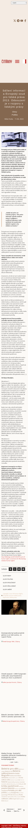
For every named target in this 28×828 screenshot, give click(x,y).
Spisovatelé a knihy (12, 796)
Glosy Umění (7, 589)
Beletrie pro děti (9, 768)
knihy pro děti (22, 784)
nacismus (21, 786)
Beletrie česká (14, 773)
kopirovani (6, 597)
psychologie (4, 795)
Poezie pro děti (18, 788)
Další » (16, 762)
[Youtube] (21, 20)
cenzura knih (11, 777)
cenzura (4, 777)
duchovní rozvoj (13, 779)
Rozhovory (16, 795)
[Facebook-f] (25, 20)
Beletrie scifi (9, 771)
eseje (19, 780)
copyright (5, 594)
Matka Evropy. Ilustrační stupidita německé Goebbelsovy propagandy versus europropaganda (13, 756)
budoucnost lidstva (15, 776)
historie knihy (11, 782)
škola (2, 801)
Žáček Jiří (6, 800)
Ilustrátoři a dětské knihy (7, 784)
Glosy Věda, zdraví (9, 586)
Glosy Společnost (9, 582)
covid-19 (17, 777)
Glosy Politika (8, 579)
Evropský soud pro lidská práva (12, 595)
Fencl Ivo (22, 779)
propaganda (15, 792)
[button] (10, 569)
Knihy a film (15, 784)
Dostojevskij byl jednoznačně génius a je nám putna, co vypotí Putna (12, 635)
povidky (8, 792)
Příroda (10, 795)
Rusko (21, 795)
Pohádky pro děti (14, 790)
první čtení (21, 792)
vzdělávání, (5, 799)
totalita (23, 796)
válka (11, 799)
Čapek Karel (16, 798)
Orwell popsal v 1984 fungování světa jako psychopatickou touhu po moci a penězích (13, 676)
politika (4, 792)
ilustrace (17, 782)
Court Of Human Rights (16, 594)
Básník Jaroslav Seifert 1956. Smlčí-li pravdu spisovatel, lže (13, 715)
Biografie (5, 775)
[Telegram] (18, 20)
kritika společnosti (10, 786)
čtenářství (22, 798)
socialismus (4, 796)
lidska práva (13, 597)
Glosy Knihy (7, 576)
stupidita (19, 796)
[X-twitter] (14, 20)
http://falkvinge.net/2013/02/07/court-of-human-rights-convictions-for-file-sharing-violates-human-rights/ (13, 559)
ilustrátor (22, 782)
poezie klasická (7, 788)
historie (4, 782)
